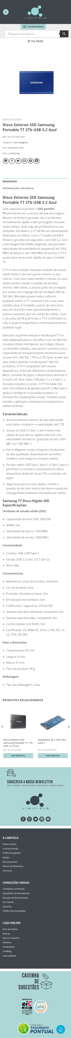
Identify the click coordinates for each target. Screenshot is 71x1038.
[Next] (68, 733)
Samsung (14, 153)
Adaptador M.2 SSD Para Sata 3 (52, 741)
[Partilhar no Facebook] (12, 161)
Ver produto (18, 755)
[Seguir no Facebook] (23, 819)
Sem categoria (12, 119)
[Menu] (6, 12)
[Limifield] (35, 11)
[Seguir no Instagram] (29, 819)
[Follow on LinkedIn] (42, 819)
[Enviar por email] (24, 161)
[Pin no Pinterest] (30, 161)
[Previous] (2, 733)
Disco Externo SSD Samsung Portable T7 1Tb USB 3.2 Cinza (18, 742)
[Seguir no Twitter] (35, 819)
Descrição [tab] (10, 181)
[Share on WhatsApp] (6, 161)
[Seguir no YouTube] (48, 819)
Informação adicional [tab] (18, 188)
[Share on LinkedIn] (37, 161)
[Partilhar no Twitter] (18, 161)
